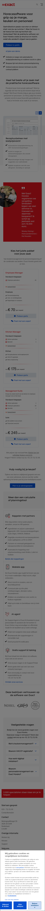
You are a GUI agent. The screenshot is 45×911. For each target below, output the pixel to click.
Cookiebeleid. (12, 896)
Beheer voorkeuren (34, 905)
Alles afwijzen (20, 905)
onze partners (20, 867)
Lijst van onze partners (12, 899)
